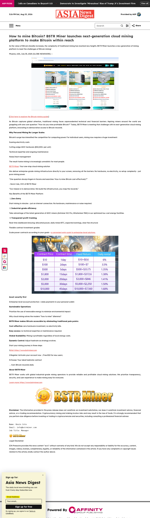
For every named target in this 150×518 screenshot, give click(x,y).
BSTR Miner (14, 166)
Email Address (13, 497)
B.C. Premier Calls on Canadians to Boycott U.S (28, 3)
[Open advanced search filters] (127, 25)
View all (144, 3)
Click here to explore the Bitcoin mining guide (29, 117)
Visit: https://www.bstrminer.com (23, 350)
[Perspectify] (4, 256)
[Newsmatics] (4, 267)
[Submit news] (4, 250)
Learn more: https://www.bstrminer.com (25, 382)
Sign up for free (23, 506)
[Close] (43, 475)
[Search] (122, 25)
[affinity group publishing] (4, 262)
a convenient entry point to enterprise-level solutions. (73, 232)
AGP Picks (7, 3)
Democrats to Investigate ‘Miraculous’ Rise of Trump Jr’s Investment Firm (98, 3)
